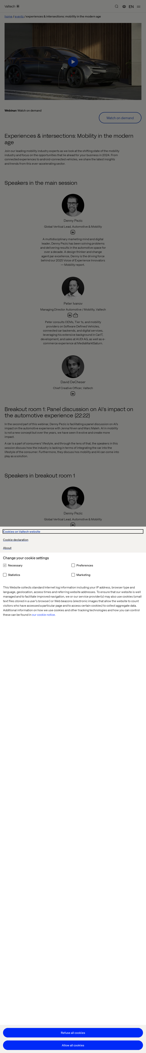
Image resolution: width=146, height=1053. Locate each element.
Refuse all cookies (73, 1033)
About (7, 548)
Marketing (83, 575)
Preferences (84, 565)
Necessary (15, 565)
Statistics (14, 575)
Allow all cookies (73, 1045)
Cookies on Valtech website (21, 531)
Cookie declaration (15, 539)
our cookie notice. (44, 615)
